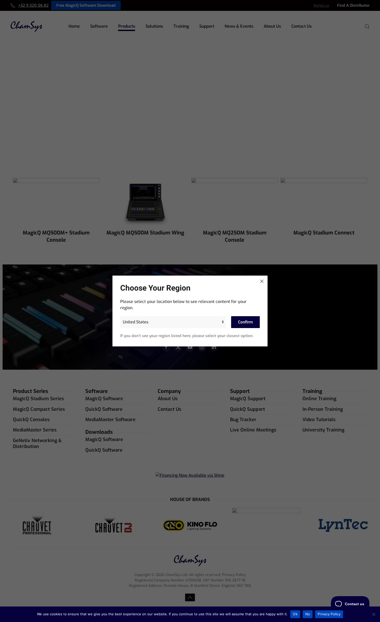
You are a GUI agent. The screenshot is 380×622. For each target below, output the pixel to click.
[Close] (262, 281)
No (307, 614)
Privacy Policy (329, 614)
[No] (373, 614)
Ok (295, 614)
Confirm (245, 322)
